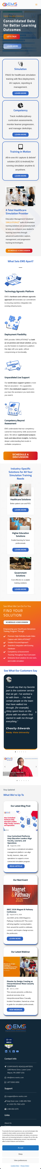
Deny (21, 1154)
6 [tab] (28, 780)
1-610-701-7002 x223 (17, 1104)
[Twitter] (10, 1051)
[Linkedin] (6, 1051)
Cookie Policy (15, 1166)
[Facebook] (13, 1051)
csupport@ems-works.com (17, 1096)
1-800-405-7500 (25, 1101)
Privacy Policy (24, 1166)
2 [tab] (19, 780)
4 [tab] (24, 780)
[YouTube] (17, 1051)
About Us (8, 1123)
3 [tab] (21, 780)
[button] (5, 712)
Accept (20, 1148)
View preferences (20, 1160)
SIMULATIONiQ (13, 222)
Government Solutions (11, 14)
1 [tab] (17, 780)
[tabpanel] (20, 767)
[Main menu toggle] (36, 4)
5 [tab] (26, 780)
